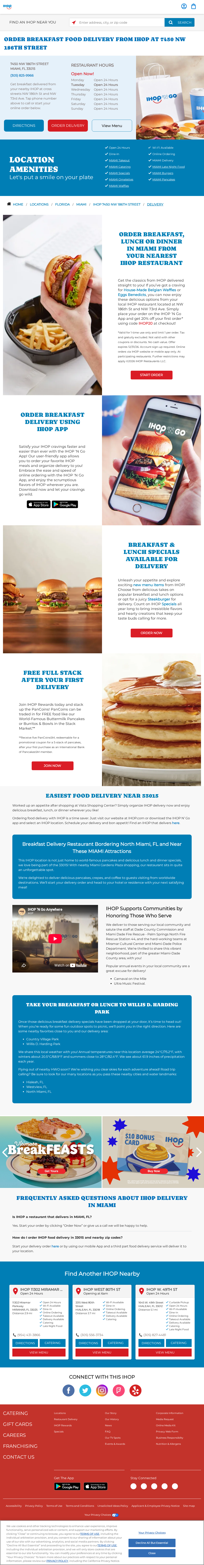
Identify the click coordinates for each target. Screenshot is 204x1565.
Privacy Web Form (167, 1431)
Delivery (155, 204)
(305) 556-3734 (91, 1335)
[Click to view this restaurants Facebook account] (69, 1390)
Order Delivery (67, 125)
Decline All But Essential (152, 1542)
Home (18, 204)
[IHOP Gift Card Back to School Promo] (153, 1152)
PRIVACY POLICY (57, 1560)
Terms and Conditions (80, 1505)
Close (152, 1553)
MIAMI (81, 204)
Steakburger (159, 599)
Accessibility (14, 1505)
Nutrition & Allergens (168, 1443)
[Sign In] (184, 6)
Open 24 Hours (31, 1293)
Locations (39, 204)
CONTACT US (18, 1457)
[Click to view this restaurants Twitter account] (85, 1390)
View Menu (112, 126)
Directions (24, 125)
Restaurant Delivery (65, 1419)
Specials (169, 604)
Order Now (151, 633)
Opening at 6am (95, 1293)
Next (199, 1152)
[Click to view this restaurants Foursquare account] (119, 1390)
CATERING (15, 1413)
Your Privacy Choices (97, 1514)
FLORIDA (63, 204)
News (108, 1425)
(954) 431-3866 (28, 1335)
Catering (53, 1343)
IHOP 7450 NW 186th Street (117, 204)
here (175, 823)
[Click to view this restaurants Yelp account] (135, 1390)
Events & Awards (115, 1443)
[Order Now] (193, 6)
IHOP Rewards (63, 1425)
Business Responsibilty (169, 1437)
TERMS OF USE (89, 1533)
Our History (112, 1419)
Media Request (165, 1419)
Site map (189, 1505)
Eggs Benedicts (132, 295)
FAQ (107, 1431)
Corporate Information (169, 1413)
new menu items (148, 585)
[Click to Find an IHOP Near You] (73, 22)
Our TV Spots (113, 1437)
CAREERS (14, 1435)
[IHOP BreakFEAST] (51, 1152)
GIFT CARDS (17, 1424)
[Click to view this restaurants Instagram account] (102, 1390)
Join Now (52, 766)
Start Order (151, 375)
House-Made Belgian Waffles (150, 290)
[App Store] (96, 1486)
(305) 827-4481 (154, 1335)
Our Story (111, 1413)
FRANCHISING (20, 1446)
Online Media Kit (166, 1425)
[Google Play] (67, 1486)
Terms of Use (54, 1505)
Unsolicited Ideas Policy (112, 1505)
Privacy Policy (34, 1505)
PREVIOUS (5, 1152)
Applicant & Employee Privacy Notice (155, 1505)
